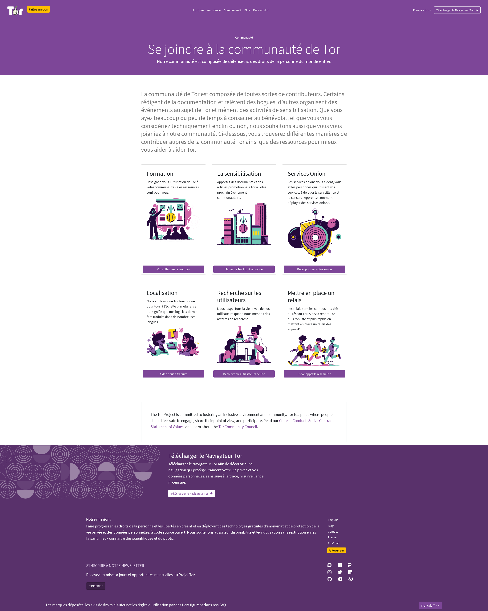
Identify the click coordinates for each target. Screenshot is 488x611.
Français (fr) (421, 10)
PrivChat (333, 543)
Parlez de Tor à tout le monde (244, 269)
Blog (247, 10)
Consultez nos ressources (173, 269)
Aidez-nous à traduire (173, 374)
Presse (332, 537)
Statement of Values (167, 426)
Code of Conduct (293, 420)
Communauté (232, 10)
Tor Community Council (237, 426)
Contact (333, 531)
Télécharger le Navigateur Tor (455, 10)
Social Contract (321, 420)
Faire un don (261, 10)
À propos (198, 10)
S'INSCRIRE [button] (96, 586)
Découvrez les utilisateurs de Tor (244, 374)
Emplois (333, 520)
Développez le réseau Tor (315, 374)
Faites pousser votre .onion (314, 269)
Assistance (214, 10)
